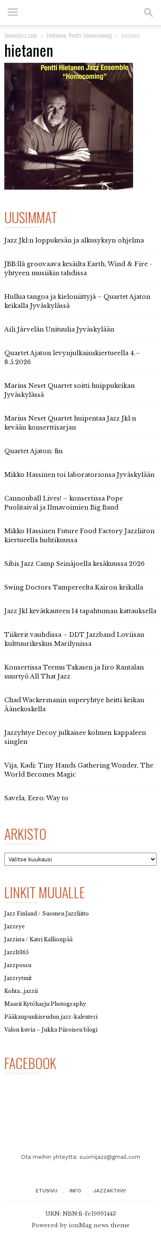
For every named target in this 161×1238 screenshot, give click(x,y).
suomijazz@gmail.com (109, 1157)
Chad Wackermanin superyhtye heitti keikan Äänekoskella (74, 704)
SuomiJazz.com (20, 35)
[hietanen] (80, 126)
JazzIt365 (16, 952)
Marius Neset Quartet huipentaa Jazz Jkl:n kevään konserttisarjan (70, 423)
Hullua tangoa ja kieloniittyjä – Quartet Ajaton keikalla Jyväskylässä (77, 301)
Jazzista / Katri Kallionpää (38, 939)
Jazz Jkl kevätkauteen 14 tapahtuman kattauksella (80, 611)
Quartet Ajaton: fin (33, 451)
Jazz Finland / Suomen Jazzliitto (46, 913)
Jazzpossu (17, 965)
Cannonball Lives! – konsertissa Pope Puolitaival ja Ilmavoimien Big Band (63, 503)
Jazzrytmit (18, 978)
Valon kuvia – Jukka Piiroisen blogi (50, 1029)
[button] (148, 12)
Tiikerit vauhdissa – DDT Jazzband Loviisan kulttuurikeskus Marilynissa (74, 639)
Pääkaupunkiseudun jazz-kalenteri (50, 1017)
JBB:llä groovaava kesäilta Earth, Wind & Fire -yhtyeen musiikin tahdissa (78, 268)
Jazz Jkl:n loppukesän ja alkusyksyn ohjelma (74, 240)
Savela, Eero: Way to (36, 798)
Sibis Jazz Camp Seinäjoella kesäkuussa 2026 (74, 564)
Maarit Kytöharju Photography (45, 1004)
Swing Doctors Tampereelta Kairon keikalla (73, 587)
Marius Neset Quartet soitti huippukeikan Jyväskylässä (69, 390)
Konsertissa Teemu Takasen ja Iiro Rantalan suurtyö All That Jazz (74, 672)
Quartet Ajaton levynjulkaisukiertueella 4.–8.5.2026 (72, 357)
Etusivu (47, 1191)
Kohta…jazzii (21, 991)
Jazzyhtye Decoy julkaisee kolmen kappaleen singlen (75, 737)
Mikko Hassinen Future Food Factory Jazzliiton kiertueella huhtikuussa (79, 535)
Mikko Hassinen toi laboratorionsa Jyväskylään (79, 475)
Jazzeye (14, 926)
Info (75, 1191)
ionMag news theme (99, 1225)
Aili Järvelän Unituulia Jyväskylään (59, 329)
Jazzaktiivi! (109, 1191)
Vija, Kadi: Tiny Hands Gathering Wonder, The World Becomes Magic (78, 770)
